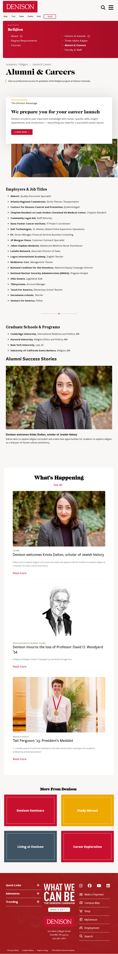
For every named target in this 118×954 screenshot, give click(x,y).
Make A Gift (59, 909)
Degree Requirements (24, 40)
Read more (19, 573)
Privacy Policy (13, 950)
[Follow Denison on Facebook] (90, 886)
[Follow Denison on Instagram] (81, 886)
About (14, 36)
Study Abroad (87, 810)
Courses (16, 45)
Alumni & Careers (42, 64)
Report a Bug (42, 950)
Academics (12, 64)
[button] (103, 7)
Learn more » (22, 132)
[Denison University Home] (59, 926)
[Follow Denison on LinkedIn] (108, 886)
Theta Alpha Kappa (76, 40)
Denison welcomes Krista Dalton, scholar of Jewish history (41, 434)
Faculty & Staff (73, 49)
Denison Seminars (30, 810)
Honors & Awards (75, 36)
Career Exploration (87, 846)
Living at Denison (30, 846)
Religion (24, 64)
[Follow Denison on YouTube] (99, 886)
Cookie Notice (28, 950)
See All (58, 485)
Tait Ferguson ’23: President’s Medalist (43, 740)
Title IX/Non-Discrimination (63, 950)
